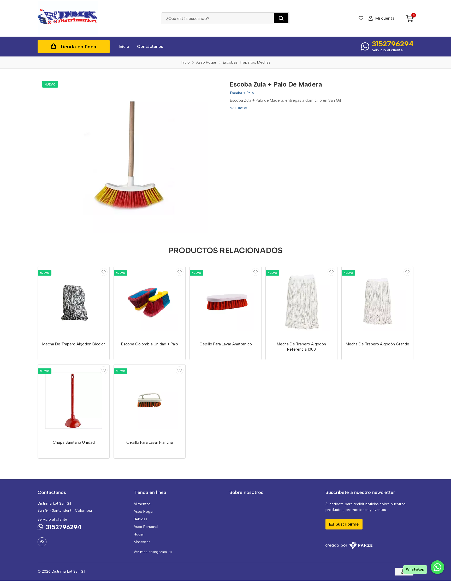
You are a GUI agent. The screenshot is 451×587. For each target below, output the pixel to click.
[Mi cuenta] (104, 272)
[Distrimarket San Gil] (68, 18)
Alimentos (142, 504)
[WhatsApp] (42, 541)
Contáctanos (150, 46)
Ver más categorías (151, 552)
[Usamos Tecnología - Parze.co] (348, 545)
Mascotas (142, 542)
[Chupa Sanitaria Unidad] (73, 400)
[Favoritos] (361, 18)
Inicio (124, 46)
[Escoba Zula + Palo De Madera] (129, 155)
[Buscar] (281, 18)
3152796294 (392, 43)
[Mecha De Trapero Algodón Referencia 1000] (301, 302)
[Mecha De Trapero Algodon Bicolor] (73, 302)
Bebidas (140, 519)
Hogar (139, 534)
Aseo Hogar (144, 511)
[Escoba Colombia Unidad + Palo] (149, 302)
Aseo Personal (146, 527)
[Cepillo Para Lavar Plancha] (149, 400)
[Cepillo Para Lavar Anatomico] (225, 302)
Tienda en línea (78, 46)
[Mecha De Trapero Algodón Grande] (377, 302)
